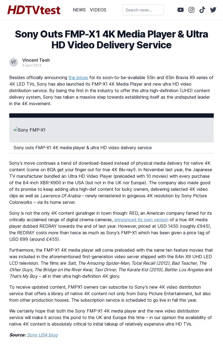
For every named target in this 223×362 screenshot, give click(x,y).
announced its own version (141, 219)
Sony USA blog (42, 335)
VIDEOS (98, 10)
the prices (78, 77)
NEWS (79, 10)
